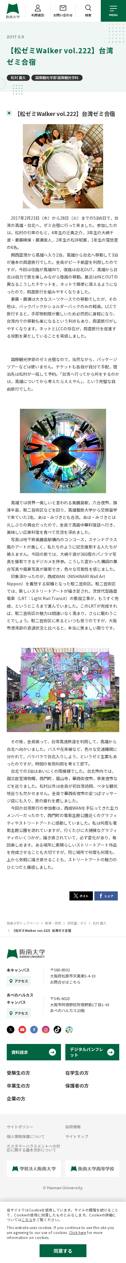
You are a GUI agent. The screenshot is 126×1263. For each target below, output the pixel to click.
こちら (27, 1219)
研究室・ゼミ (77, 923)
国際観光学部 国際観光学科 (57, 77)
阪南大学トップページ (23, 923)
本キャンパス (18, 970)
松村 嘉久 (18, 77)
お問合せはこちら (65, 982)
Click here (77, 1232)
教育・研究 (53, 923)
